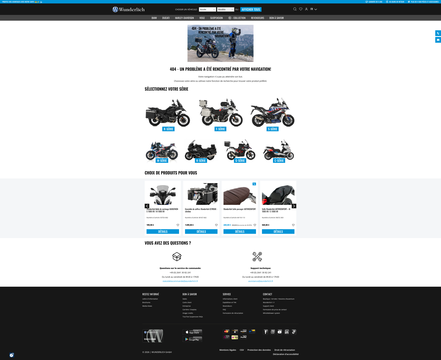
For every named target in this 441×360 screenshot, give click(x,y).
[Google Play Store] (192, 339)
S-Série (272, 129)
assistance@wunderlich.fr (260, 281)
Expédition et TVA (229, 302)
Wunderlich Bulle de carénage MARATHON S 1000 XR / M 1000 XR (162, 210)
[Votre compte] (306, 9)
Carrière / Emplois (189, 309)
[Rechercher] (295, 9)
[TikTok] (293, 332)
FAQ (224, 309)
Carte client (187, 302)
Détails (162, 231)
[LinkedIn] (286, 332)
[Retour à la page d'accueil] (129, 9)
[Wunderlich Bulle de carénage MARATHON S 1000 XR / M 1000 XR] (163, 194)
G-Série (240, 160)
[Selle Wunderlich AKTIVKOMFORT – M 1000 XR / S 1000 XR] (278, 194)
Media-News (147, 306)
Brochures (146, 302)
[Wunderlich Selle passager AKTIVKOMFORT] (239, 194)
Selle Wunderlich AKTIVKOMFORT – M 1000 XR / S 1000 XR (276, 210)
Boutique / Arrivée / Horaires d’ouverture (278, 299)
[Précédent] (147, 206)
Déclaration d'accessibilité (286, 354)
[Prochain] (294, 206)
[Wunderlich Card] (152, 335)
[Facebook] (265, 332)
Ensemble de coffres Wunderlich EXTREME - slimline (201, 210)
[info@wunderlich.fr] (438, 40)
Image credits (188, 313)
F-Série (220, 129)
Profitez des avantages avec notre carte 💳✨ (20, 1)
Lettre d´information (150, 299)
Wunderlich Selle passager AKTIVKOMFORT (239, 209)
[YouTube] (279, 332)
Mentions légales (227, 350)
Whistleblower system (271, 313)
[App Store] (192, 332)
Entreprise (187, 306)
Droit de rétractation (284, 350)
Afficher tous (251, 9)
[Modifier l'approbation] (11, 355)
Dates (185, 299)
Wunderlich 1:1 (269, 302)
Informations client (230, 299)
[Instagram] (272, 332)
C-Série (279, 160)
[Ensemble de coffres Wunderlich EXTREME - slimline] (201, 194)
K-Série (201, 160)
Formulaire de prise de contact (275, 309)
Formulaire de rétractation (233, 313)
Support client (268, 306)
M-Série (162, 160)
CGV (242, 350)
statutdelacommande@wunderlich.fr (180, 281)
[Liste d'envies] (301, 9)
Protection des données (259, 350)
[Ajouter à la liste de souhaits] (178, 225)
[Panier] (327, 9)
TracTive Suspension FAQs (193, 317)
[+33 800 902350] (438, 33)
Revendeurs (227, 306)
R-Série (168, 129)
